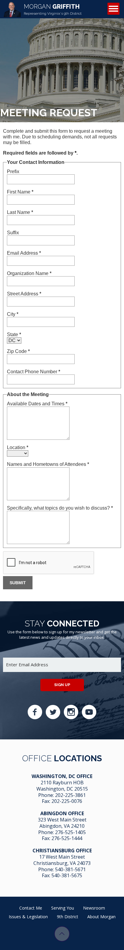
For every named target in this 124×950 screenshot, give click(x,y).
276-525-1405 (70, 832)
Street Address (24, 293)
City (12, 314)
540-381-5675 (66, 875)
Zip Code (18, 351)
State (14, 334)
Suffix (13, 232)
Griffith (53, 9)
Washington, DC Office (62, 776)
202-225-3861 (70, 795)
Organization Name (29, 273)
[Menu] (113, 9)
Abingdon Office (62, 813)
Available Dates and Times (37, 403)
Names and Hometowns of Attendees (48, 464)
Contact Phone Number (33, 371)
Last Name (20, 212)
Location (17, 447)
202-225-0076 (66, 801)
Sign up (62, 684)
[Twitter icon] (52, 712)
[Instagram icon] (71, 712)
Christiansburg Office (62, 850)
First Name (20, 191)
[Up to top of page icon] (62, 934)
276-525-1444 (66, 838)
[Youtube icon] (89, 712)
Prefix (13, 171)
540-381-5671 (70, 869)
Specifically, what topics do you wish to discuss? (60, 508)
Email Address (24, 253)
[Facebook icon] (34, 712)
